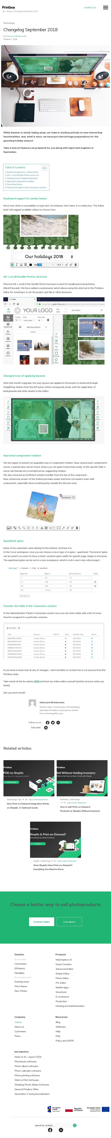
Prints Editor (62, 978)
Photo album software (26, 1066)
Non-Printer (21, 990)
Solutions (9, 21)
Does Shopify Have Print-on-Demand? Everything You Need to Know (53, 867)
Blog (58, 1022)
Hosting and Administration (70, 1005)
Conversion (21, 963)
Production (61, 1001)
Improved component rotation (20, 181)
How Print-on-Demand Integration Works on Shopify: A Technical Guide (28, 805)
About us (19, 1026)
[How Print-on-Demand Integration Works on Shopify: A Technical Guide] (28, 778)
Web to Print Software (27, 1080)
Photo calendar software (28, 1070)
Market (36, 861)
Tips (20, 799)
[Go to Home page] (3, 11)
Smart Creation (64, 964)
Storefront (61, 992)
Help (58, 1031)
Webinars (61, 1026)
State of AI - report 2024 (28, 1056)
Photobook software (26, 1061)
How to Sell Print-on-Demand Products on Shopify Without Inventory (80, 809)
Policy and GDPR (65, 1040)
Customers (20, 1031)
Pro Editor (61, 982)
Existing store (22, 981)
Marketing (64, 799)
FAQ (58, 1036)
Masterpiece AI (64, 959)
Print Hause (21, 986)
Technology (12, 799)
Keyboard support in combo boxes (22, 172)
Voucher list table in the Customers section (26, 187)
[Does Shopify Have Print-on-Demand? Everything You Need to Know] (55, 840)
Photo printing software (27, 1075)
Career (18, 1022)
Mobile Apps (62, 987)
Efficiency (20, 968)
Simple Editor (62, 973)
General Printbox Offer (27, 1089)
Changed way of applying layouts (22, 178)
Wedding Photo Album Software (32, 1084)
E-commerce (62, 996)
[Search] (74, 1125)
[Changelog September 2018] (55, 84)
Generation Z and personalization (32, 1093)
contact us (90, 7)
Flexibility (19, 973)
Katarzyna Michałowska (16, 36)
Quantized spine (14, 184)
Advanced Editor (64, 968)
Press (18, 1036)
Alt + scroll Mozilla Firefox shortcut (23, 175)
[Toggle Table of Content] (43, 168)
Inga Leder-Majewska (38, 799)
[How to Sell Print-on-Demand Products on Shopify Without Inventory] (82, 778)
